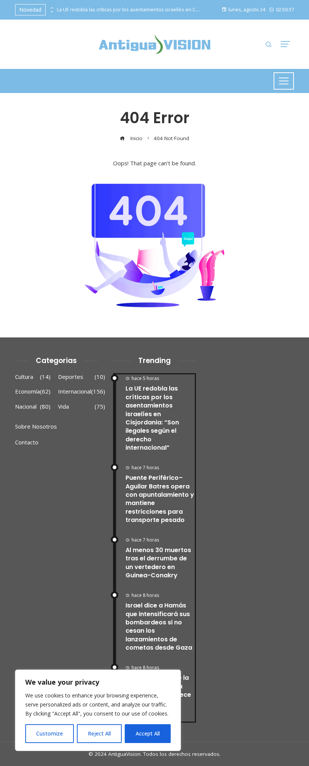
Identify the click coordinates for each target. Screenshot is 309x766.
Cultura (32, 376)
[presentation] (51, 8)
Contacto (26, 442)
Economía (32, 391)
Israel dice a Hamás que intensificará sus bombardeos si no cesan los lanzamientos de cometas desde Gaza (158, 626)
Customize (49, 733)
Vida (81, 406)
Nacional (32, 406)
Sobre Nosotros (36, 426)
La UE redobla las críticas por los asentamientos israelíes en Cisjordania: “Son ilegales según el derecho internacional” (128, 9)
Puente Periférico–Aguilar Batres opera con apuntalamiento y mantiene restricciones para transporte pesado (159, 498)
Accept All (148, 733)
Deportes (81, 376)
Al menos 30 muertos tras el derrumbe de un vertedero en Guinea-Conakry (158, 563)
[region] (98, 710)
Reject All (99, 733)
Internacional (81, 391)
